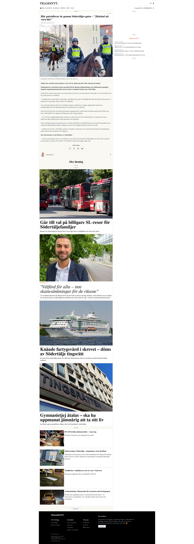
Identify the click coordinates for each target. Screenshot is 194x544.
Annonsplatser (54, 522)
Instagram (86, 522)
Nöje (72, 8)
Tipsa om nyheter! (71, 522)
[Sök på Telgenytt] (150, 3)
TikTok (86, 525)
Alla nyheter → (76, 508)
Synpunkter (70, 527)
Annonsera (69, 525)
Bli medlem (102, 526)
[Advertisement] (134, 23)
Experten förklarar (55, 525)
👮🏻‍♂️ (56, 8)
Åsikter (63, 8)
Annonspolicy (55, 534)
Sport (68, 8)
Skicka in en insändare (72, 529)
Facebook (87, 527)
